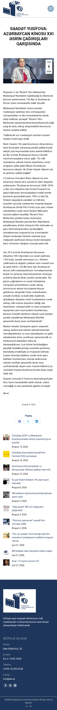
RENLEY (28, 703)
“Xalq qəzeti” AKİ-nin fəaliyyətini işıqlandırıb (27, 509)
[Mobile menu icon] (51, 9)
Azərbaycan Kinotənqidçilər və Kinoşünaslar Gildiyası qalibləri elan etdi (31, 468)
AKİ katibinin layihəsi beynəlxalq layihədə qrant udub (32, 495)
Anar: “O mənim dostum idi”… (26, 561)
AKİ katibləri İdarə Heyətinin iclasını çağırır (32, 551)
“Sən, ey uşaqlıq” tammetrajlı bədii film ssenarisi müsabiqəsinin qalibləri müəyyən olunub (32, 537)
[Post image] (6, 437)
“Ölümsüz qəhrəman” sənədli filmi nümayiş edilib (28, 522)
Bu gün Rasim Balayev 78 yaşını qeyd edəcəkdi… (30, 481)
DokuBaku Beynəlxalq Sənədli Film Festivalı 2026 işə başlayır (28, 454)
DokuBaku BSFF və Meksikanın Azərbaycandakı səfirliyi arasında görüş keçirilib (31, 439)
